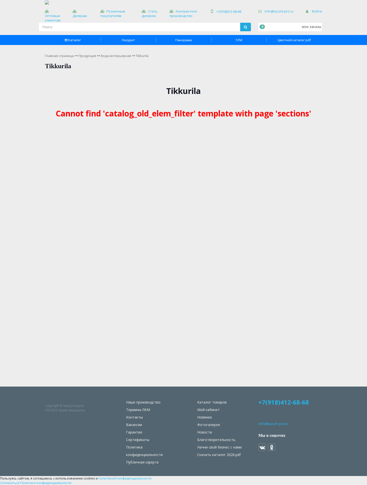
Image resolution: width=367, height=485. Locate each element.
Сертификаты (137, 439)
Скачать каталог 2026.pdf (219, 454)
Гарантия (134, 432)
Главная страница (59, 55)
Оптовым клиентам (52, 17)
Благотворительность (216, 439)
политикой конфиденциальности (125, 478)
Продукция (87, 55)
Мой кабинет (208, 409)
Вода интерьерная (116, 55)
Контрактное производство (183, 13)
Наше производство (143, 402)
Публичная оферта (142, 462)
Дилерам (80, 15)
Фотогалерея (208, 424)
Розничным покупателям (112, 13)
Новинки (204, 417)
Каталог (74, 40)
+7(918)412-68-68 (228, 11)
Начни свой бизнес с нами (219, 447)
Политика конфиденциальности (45, 483)
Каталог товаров (212, 402)
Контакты (134, 417)
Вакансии (134, 424)
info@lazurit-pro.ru (279, 11)
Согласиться (9, 483)
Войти (317, 11)
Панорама (183, 40)
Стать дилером (150, 13)
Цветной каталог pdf (294, 40)
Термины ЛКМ (138, 409)
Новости (204, 432)
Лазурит (128, 40)
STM (239, 40)
